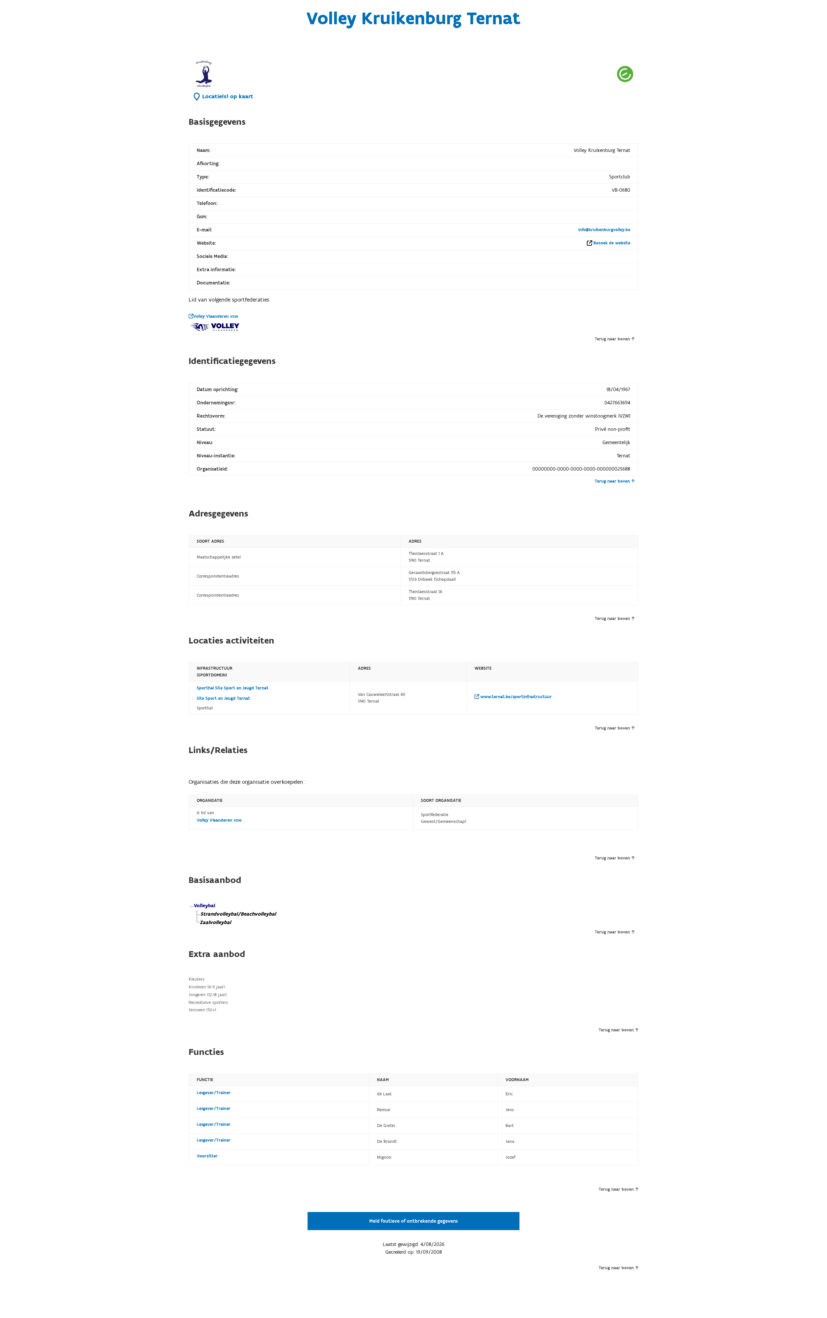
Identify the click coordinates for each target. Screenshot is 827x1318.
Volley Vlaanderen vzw (215, 316)
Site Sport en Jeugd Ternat (223, 698)
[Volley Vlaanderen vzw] (214, 327)
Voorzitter (207, 1156)
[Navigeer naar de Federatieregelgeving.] (625, 74)
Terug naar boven (612, 339)
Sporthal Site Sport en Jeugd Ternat (232, 688)
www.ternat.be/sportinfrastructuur (515, 697)
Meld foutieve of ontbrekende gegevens (413, 1221)
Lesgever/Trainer (214, 1093)
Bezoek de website (611, 243)
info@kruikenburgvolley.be (604, 230)
